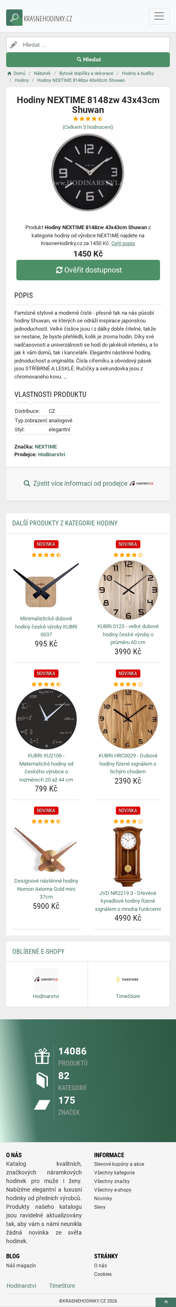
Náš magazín (21, 1266)
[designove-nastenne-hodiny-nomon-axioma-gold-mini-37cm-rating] (46, 822)
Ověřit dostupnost (93, 270)
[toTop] (166, 1302)
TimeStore (62, 1285)
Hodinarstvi (51, 454)
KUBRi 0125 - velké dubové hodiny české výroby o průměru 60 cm (128, 634)
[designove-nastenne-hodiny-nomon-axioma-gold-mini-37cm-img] (46, 850)
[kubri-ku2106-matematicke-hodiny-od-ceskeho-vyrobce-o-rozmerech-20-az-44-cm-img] (46, 719)
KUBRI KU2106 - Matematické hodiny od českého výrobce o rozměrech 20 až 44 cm (46, 768)
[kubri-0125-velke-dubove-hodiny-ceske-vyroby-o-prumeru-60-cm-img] (128, 589)
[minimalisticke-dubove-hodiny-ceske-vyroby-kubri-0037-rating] (46, 555)
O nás (100, 1266)
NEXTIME (46, 447)
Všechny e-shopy (112, 1190)
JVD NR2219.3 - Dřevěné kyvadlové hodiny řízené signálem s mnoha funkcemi (128, 901)
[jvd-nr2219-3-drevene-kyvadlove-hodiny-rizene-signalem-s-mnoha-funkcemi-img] (128, 856)
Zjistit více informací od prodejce (80, 483)
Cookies (103, 1274)
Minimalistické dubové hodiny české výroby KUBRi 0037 (46, 626)
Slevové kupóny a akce (119, 1164)
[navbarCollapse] (159, 16)
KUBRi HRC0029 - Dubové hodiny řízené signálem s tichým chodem (128, 764)
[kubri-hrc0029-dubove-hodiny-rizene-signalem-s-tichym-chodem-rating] (128, 685)
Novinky (103, 1198)
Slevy (100, 1207)
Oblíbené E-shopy (38, 951)
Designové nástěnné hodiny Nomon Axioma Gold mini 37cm (46, 889)
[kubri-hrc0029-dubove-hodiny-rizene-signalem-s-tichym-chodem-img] (128, 719)
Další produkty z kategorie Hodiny (64, 523)
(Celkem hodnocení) (88, 127)
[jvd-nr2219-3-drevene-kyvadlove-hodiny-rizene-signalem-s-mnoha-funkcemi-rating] (128, 822)
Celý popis (123, 243)
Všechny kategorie (114, 1173)
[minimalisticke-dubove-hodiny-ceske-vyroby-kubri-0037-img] (46, 586)
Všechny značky (112, 1181)
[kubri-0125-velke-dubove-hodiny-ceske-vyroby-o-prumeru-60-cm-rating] (128, 555)
